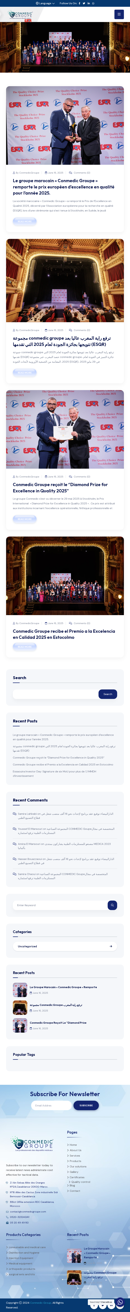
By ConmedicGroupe (27, 172)
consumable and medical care (27, 1247)
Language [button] (45, 3)
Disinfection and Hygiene (24, 1252)
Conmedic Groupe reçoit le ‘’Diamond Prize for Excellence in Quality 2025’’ (58, 757)
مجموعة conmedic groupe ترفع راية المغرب (56, 1005)
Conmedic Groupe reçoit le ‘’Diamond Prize (58, 1022)
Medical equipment (20, 1263)
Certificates (77, 1177)
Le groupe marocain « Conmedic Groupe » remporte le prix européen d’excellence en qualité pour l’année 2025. (63, 187)
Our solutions (78, 1166)
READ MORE (25, 221)
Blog (72, 1185)
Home (55, 53)
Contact (75, 1191)
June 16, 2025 (55, 172)
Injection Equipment (21, 1258)
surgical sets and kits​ (22, 1274)
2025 (66, 53)
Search (19, 678)
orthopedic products (22, 1269)
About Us (75, 1150)
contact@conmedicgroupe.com (28, 1211)
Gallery (74, 1172)
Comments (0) (81, 172)
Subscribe (86, 1105)
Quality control (80, 1182)
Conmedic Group (40, 1303)
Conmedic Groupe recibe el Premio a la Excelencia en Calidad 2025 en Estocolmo (63, 764)
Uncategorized (27, 946)
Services (75, 1155)
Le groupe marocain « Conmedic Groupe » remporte (63, 987)
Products (75, 1161)
